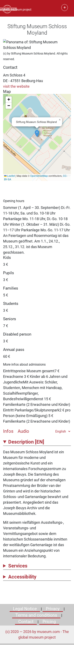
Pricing (49, 621)
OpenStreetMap (39, 175)
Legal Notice (25, 608)
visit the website (16, 86)
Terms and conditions (36, 615)
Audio (23, 431)
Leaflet (11, 175)
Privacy (53, 608)
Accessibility (22, 577)
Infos (8, 431)
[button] (37, 131)
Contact (26, 621)
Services (17, 566)
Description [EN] (26, 442)
